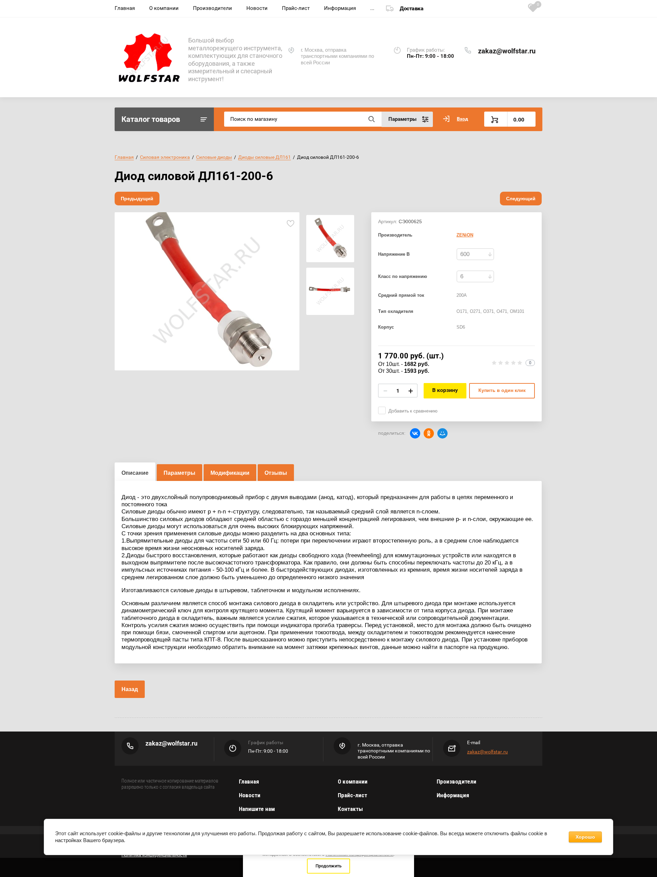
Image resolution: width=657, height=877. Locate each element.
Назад (129, 689)
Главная (125, 8)
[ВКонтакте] (415, 433)
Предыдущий (137, 198)
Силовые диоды (214, 157)
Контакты (350, 808)
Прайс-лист (296, 8)
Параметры (179, 473)
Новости (257, 8)
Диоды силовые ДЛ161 (264, 157)
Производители (212, 8)
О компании (164, 8)
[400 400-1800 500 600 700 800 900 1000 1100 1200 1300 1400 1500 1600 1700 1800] (475, 254)
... (372, 8)
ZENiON (464, 235)
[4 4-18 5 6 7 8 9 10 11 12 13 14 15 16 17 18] (475, 276)
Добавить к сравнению (413, 411)
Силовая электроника (165, 157)
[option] (207, 291)
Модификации (229, 473)
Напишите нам (257, 808)
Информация (340, 8)
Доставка (411, 8)
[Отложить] (290, 223)
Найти (371, 119)
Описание (135, 473)
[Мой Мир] (442, 433)
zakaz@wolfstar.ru (507, 51)
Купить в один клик (502, 390)
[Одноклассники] (429, 433)
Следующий (521, 198)
